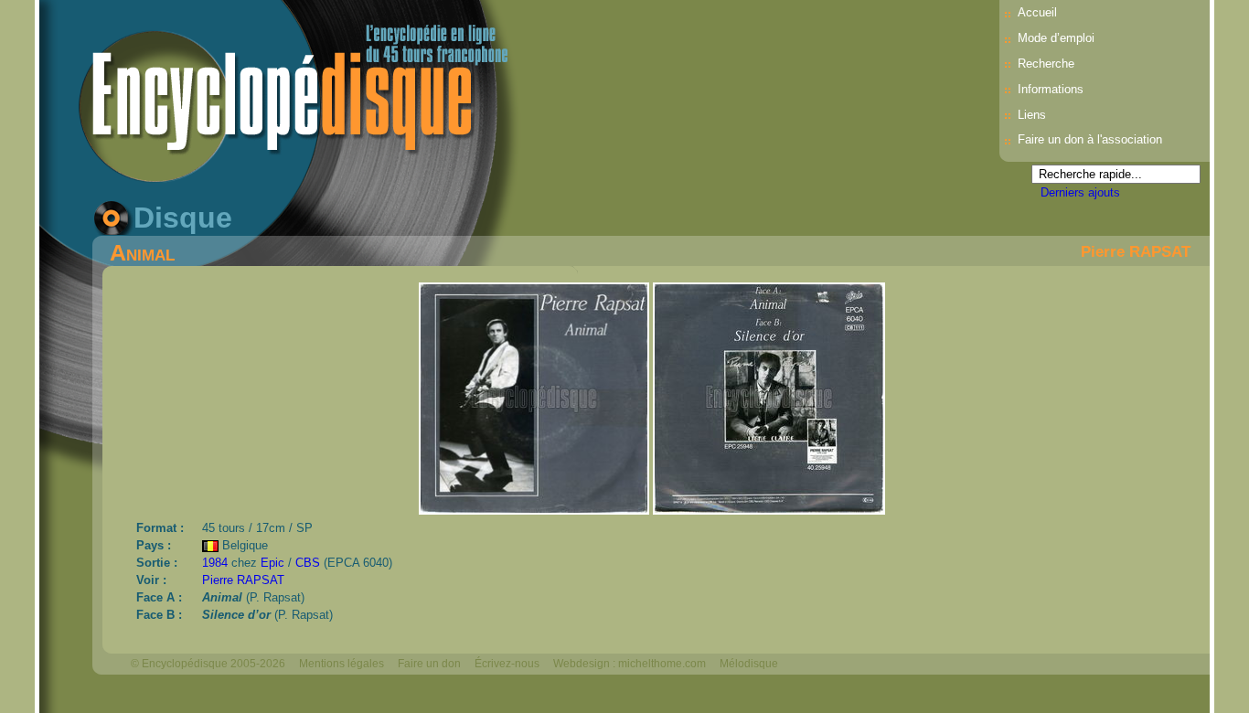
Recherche (1046, 63)
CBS (307, 562)
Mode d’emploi (1056, 38)
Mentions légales (341, 663)
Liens (1032, 115)
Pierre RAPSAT (1135, 251)
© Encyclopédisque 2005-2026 (208, 663)
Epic (272, 562)
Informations (1051, 89)
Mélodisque (749, 663)
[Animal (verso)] (769, 509)
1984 (215, 562)
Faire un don (429, 663)
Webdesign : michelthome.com (629, 663)
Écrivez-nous (507, 663)
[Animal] (536, 509)
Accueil (1037, 12)
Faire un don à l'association (1090, 139)
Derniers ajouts (1080, 192)
